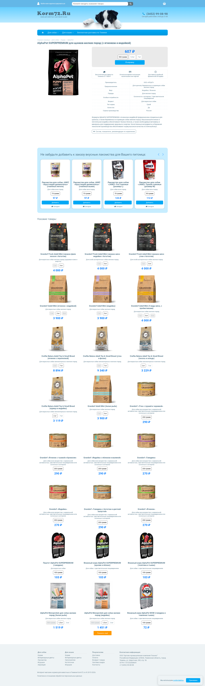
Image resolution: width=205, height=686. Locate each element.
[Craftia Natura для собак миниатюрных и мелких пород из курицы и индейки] (58, 389)
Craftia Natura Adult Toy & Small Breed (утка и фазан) (102, 357)
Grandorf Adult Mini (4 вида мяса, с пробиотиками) (146, 307)
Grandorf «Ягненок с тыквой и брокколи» (58, 458)
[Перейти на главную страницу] (43, 32)
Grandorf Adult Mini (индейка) (102, 306)
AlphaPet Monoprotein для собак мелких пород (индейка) (102, 614)
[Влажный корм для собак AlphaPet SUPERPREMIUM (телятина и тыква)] (146, 546)
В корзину (130, 62)
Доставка (96, 655)
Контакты (96, 665)
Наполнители (70, 660)
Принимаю (193, 680)
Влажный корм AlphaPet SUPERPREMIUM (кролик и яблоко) (102, 564)
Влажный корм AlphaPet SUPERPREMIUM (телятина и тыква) (146, 564)
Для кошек (67, 32)
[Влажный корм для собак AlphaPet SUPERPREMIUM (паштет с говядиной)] (58, 546)
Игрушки (41, 662)
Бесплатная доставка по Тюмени (92, 32)
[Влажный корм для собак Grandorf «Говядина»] (146, 440)
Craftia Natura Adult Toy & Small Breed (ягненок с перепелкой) (58, 357)
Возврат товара (98, 660)
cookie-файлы (178, 680)
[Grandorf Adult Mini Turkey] (102, 289)
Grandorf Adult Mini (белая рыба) (102, 406)
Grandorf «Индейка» (58, 509)
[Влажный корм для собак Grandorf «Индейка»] (58, 492)
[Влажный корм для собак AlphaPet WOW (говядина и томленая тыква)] (146, 596)
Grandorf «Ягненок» (146, 509)
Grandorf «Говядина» (146, 458)
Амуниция (42, 665)
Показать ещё (102, 633)
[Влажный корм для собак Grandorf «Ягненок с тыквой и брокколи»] (58, 440)
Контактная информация (130, 652)
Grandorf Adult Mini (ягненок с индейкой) (58, 306)
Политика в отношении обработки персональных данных (59, 676)
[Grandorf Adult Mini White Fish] (102, 389)
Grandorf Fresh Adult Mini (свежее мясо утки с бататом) (146, 255)
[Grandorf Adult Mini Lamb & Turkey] (58, 289)
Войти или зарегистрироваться (53, 4)
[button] (158, 154)
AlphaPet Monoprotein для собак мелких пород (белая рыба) (58, 614)
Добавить (55, 202)
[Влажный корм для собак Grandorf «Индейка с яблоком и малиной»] (102, 440)
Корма (40, 655)
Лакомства (42, 660)
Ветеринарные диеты (46, 658)
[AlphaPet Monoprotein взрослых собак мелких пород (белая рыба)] (58, 596)
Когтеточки (69, 662)
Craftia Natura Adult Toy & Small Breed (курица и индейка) (58, 407)
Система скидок (98, 662)
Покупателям (97, 652)
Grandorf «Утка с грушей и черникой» (146, 406)
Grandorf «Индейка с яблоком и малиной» (102, 458)
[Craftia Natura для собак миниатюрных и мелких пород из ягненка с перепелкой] (58, 339)
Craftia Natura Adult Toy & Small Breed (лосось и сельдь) (146, 357)
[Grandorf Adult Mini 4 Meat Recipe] (146, 289)
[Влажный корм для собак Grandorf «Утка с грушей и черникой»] (146, 389)
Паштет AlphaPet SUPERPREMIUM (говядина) (58, 564)
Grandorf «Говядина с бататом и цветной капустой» (102, 510)
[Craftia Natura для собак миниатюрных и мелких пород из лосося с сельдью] (146, 339)
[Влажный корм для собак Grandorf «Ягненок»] (146, 492)
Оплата (95, 658)
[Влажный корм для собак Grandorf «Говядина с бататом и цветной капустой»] (102, 492)
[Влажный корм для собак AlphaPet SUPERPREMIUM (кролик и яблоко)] (102, 546)
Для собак (52, 32)
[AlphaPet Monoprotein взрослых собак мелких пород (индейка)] (102, 596)
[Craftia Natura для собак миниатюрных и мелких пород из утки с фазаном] (102, 339)
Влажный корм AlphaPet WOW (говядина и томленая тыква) (146, 614)
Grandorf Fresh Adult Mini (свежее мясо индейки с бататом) (102, 255)
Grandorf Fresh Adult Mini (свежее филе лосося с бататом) (58, 255)
